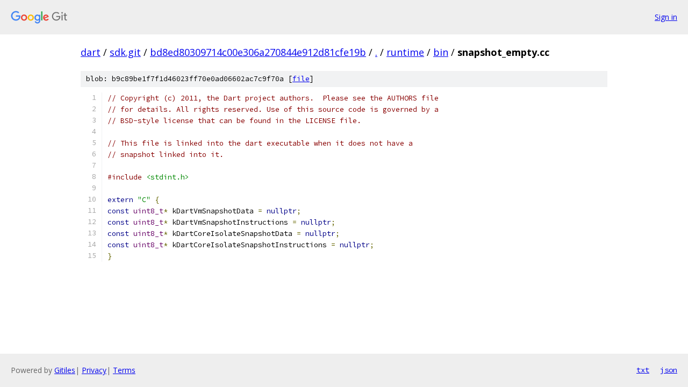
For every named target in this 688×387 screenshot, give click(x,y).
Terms (124, 370)
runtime (405, 52)
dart (91, 52)
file (301, 78)
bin (440, 52)
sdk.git (125, 52)
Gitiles (64, 370)
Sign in (666, 17)
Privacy (94, 370)
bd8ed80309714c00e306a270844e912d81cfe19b (258, 52)
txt (642, 370)
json (668, 370)
